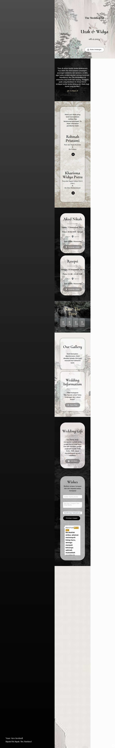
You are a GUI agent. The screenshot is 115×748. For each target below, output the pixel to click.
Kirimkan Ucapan (71, 518)
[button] (72, 461)
